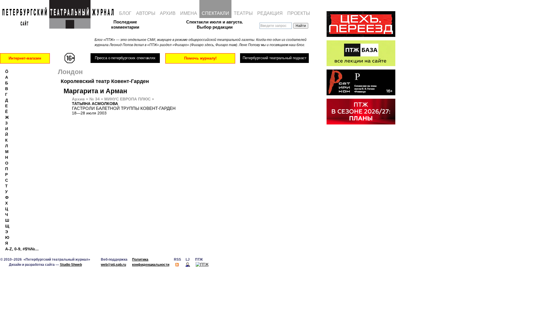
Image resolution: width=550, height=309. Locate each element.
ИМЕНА (188, 13)
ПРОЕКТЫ (298, 13)
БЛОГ (125, 13)
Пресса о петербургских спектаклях (125, 58)
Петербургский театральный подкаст (275, 58)
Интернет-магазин (25, 58)
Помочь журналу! (200, 58)
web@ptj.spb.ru (113, 265)
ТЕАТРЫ (243, 13)
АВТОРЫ (145, 13)
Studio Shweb (71, 265)
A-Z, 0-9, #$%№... (22, 249)
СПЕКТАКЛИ (215, 13)
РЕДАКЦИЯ (270, 13)
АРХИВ (168, 13)
